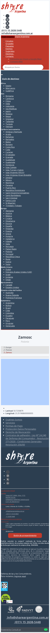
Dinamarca (10, 221)
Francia (9, 231)
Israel (8, 274)
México (9, 180)
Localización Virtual (8, 491)
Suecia (8, 261)
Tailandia (10, 121)
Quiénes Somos (14, 419)
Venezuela (10, 326)
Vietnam (9, 126)
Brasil (8, 308)
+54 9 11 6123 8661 (12, 514)
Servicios (10, 422)
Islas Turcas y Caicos (14, 170)
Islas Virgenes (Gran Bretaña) (18, 175)
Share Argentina (22, 36)
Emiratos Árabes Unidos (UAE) (19, 272)
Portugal (9, 254)
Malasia (9, 114)
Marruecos (10, 88)
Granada (9, 157)
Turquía (9, 124)
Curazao (9, 152)
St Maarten (10, 203)
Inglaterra (10, 239)
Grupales (9, 43)
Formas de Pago (14, 425)
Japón (8, 111)
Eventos (9, 48)
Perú (8, 321)
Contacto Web (16, 61)
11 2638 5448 (10, 516)
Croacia (9, 218)
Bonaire (9, 144)
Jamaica (9, 177)
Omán (8, 279)
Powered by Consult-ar (11, 629)
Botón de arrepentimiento (25, 535)
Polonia (9, 251)
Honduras (10, 165)
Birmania (9, 96)
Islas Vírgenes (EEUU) (15, 172)
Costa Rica (10, 147)
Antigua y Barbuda (14, 132)
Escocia (9, 223)
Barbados (10, 139)
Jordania (9, 277)
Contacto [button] (10, 56)
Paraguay (10, 318)
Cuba (8, 149)
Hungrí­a (9, 236)
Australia (9, 292)
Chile (8, 310)
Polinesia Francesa (14, 297)
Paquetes (10, 46)
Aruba (8, 134)
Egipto (8, 85)
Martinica (10, 182)
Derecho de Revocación (18, 432)
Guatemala (10, 162)
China (8, 101)
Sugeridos (10, 51)
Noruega (9, 246)
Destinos (10, 54)
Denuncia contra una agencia (11, 519)
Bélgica (9, 216)
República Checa (13, 256)
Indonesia (10, 106)
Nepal (8, 116)
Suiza (8, 264)
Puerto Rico (11, 188)
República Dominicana (15, 190)
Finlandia (9, 228)
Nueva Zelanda (12, 295)
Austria (9, 213)
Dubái (8, 269)
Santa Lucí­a (11, 200)
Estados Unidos (12, 287)
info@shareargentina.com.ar (17, 33)
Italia (8, 244)
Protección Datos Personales (21, 429)
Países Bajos (11, 249)
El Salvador (10, 154)
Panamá (9, 185)
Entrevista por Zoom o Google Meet (26, 59)
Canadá (9, 285)
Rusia (8, 259)
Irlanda (9, 241)
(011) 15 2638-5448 (11, 30)
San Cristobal (11, 198)
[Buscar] (32, 67)
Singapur (10, 119)
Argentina (10, 303)
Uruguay (9, 323)
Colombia (10, 313)
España (9, 226)
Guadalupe (10, 160)
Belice (8, 142)
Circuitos (9, 41)
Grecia (8, 233)
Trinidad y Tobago (14, 205)
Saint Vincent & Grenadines (17, 193)
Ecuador (9, 315)
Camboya (10, 98)
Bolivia (8, 305)
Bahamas (10, 137)
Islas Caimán (11, 167)
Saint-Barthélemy (13, 195)
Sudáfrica (10, 91)
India (8, 103)
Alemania (10, 211)
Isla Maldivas (11, 109)
